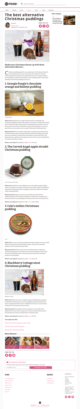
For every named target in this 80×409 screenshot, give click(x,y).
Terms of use (34, 406)
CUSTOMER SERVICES (9, 378)
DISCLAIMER (7, 389)
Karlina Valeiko (14, 25)
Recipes (14, 10)
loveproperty (50, 383)
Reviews (29, 10)
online (30, 142)
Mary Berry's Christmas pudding (14, 330)
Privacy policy (40, 406)
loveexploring (50, 381)
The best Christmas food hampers (15, 326)
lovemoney (49, 378)
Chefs (36, 10)
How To (21, 10)
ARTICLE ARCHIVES (9, 381)
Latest (7, 10)
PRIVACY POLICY (8, 385)
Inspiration (51, 10)
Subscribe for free (40, 367)
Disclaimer (46, 406)
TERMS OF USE (8, 383)
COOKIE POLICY (8, 387)
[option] (12, 343)
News (43, 10)
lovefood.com (38, 405)
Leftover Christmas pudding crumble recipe (18, 323)
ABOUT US (7, 391)
